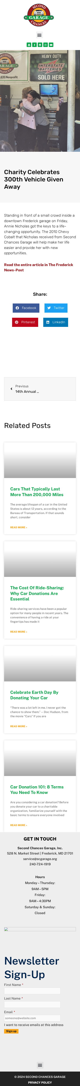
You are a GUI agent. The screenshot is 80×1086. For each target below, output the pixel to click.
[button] (39, 35)
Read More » (18, 527)
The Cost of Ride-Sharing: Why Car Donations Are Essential (37, 593)
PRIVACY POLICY (40, 1082)
